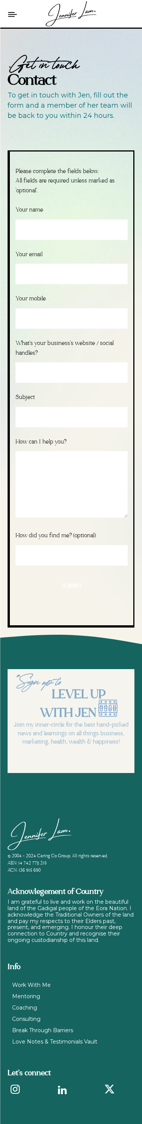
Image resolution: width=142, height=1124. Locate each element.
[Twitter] (109, 1090)
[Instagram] (15, 1090)
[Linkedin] (62, 1090)
